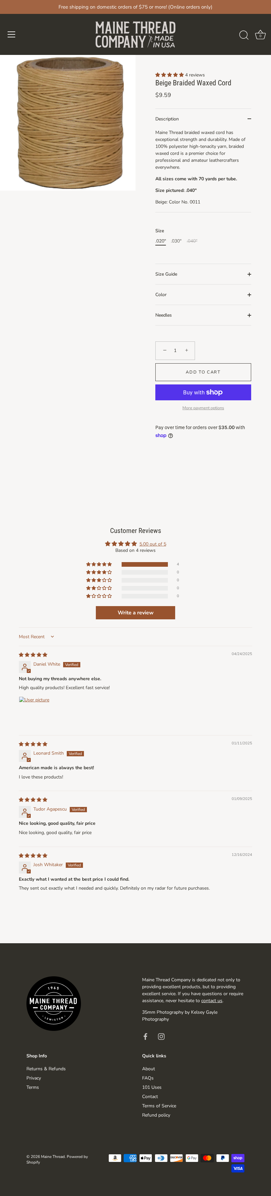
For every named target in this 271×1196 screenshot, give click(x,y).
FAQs (148, 1078)
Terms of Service (159, 1106)
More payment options (203, 408)
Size (159, 231)
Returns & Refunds (46, 1069)
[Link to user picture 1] (35, 712)
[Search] (244, 35)
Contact (150, 1096)
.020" (160, 241)
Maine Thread (53, 1156)
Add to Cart (203, 372)
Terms (32, 1087)
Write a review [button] (136, 612)
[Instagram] (161, 1036)
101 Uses (152, 1087)
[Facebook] (145, 1036)
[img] (33, 655)
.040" (192, 241)
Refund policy (156, 1115)
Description (167, 119)
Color (161, 294)
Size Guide (166, 274)
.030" (176, 241)
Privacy (33, 1078)
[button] (170, 75)
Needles (163, 315)
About (148, 1069)
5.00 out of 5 (152, 544)
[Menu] (11, 34)
